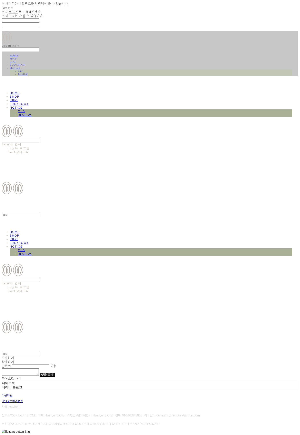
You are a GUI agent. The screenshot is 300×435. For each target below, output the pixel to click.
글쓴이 (6, 366)
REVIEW (23, 74)
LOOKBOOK (17, 65)
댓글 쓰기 (47, 374)
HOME (14, 55)
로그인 (13, 12)
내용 (53, 366)
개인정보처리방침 (12, 401)
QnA (20, 71)
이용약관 (7, 395)
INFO (13, 62)
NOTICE (15, 68)
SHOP (13, 58)
